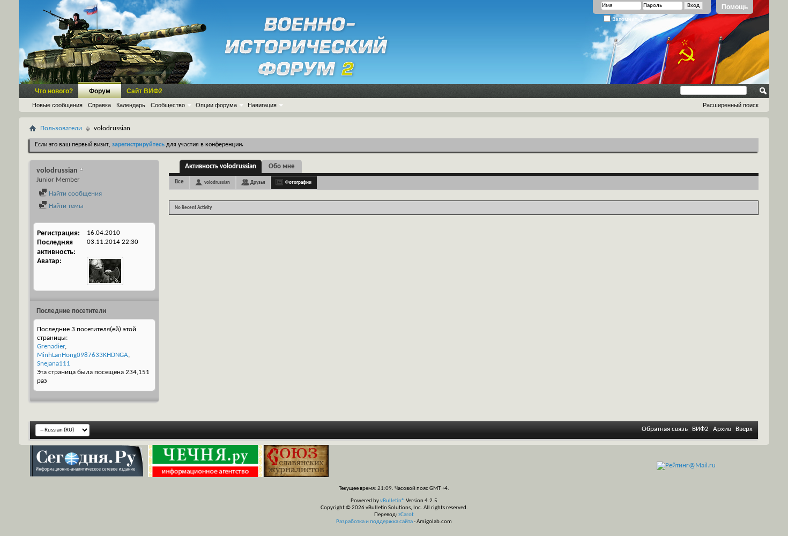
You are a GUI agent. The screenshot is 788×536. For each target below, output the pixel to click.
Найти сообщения (74, 193)
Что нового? (54, 91)
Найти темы (65, 206)
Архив (722, 429)
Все (179, 182)
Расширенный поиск (731, 105)
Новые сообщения (57, 105)
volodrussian (217, 182)
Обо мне (282, 166)
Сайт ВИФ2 (144, 91)
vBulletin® (392, 501)
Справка (99, 105)
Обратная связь (665, 429)
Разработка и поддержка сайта (374, 522)
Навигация (262, 105)
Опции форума (216, 105)
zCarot (406, 515)
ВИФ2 (700, 429)
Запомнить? (627, 19)
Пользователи (61, 128)
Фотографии (298, 182)
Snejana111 (53, 363)
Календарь (130, 105)
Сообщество (168, 105)
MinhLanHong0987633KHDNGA (82, 355)
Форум (99, 91)
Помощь (735, 7)
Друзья (257, 182)
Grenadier (51, 346)
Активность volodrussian (220, 166)
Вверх (744, 429)
